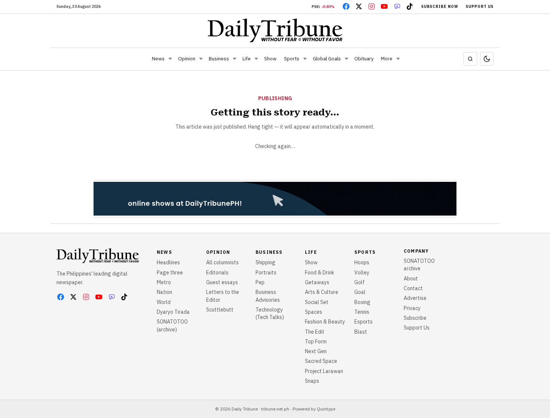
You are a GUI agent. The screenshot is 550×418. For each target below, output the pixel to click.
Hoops (361, 262)
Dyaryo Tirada (173, 312)
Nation (164, 292)
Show (270, 58)
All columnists (222, 262)
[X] (359, 6)
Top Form (316, 341)
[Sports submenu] (305, 58)
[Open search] (470, 59)
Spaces (313, 312)
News (158, 58)
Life (246, 58)
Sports (291, 58)
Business (219, 58)
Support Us (480, 6)
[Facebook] (346, 6)
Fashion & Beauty (325, 321)
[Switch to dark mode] (487, 59)
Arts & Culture (321, 292)
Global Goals (327, 58)
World (164, 302)
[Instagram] (371, 6)
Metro (164, 282)
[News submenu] (170, 58)
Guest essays (222, 282)
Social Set (317, 302)
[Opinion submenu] (201, 58)
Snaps (312, 381)
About (411, 278)
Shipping (265, 262)
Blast (360, 331)
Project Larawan (324, 371)
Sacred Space (321, 361)
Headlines (168, 262)
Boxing (362, 302)
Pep (260, 282)
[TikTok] (410, 6)
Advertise (415, 298)
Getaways (317, 282)
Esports (363, 321)
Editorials (217, 272)
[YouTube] (384, 6)
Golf (359, 282)
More (386, 58)
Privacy (412, 308)
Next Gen (316, 351)
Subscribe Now (439, 6)
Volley (361, 272)
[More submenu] (398, 58)
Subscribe (415, 318)
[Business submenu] (234, 58)
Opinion (186, 58)
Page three (170, 272)
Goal (360, 292)
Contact (413, 288)
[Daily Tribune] (275, 30)
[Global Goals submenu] (346, 58)
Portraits (266, 272)
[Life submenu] (256, 58)
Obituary (363, 58)
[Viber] (397, 6)
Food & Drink (319, 272)
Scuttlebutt (219, 309)
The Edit (314, 331)
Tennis (361, 312)
